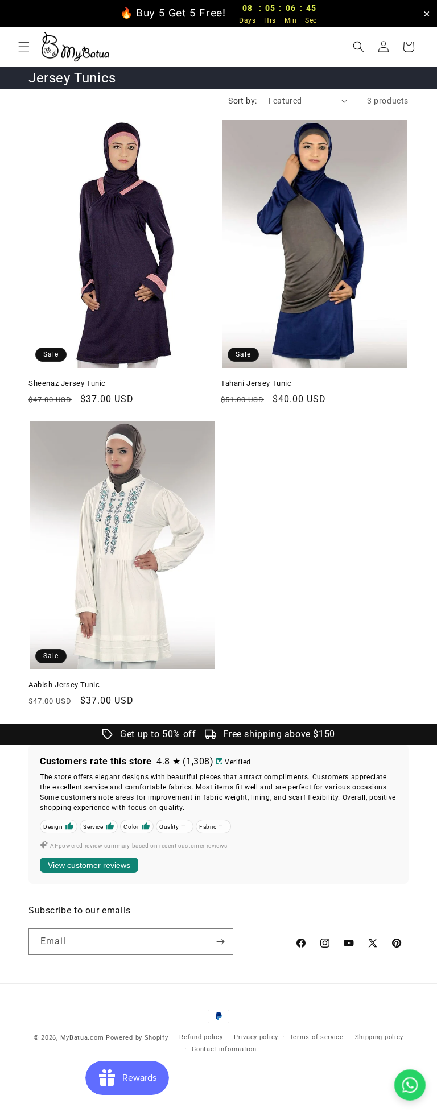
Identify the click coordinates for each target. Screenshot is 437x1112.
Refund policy (200, 1037)
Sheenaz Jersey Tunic (67, 383)
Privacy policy (256, 1037)
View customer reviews (89, 865)
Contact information (224, 1049)
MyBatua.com (82, 1037)
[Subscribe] (220, 941)
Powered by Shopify (137, 1037)
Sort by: (242, 100)
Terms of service (317, 1037)
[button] (23, 46)
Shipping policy (379, 1037)
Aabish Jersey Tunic (64, 684)
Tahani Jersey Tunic (256, 383)
